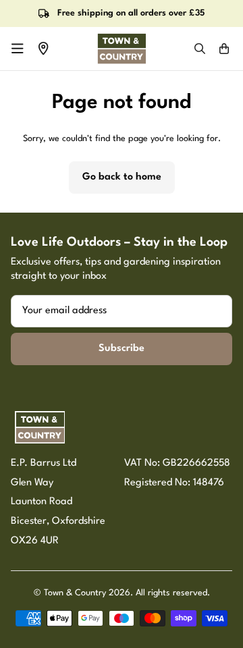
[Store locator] (43, 48)
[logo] (122, 48)
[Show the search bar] (200, 48)
